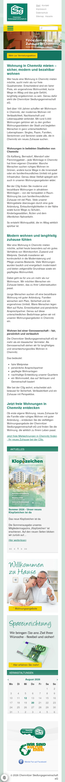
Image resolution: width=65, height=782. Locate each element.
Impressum (41, 8)
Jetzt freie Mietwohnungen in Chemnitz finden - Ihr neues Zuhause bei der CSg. (32, 437)
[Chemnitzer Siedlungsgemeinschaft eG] (17, 12)
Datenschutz (42, 12)
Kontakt (45, 5)
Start (38, 5)
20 (32, 702)
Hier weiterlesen (17, 540)
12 (25, 698)
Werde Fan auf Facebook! (36, 761)
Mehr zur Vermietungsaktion (22, 55)
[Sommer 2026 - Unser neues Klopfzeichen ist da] (27, 481)
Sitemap (40, 16)
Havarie (49, 16)
